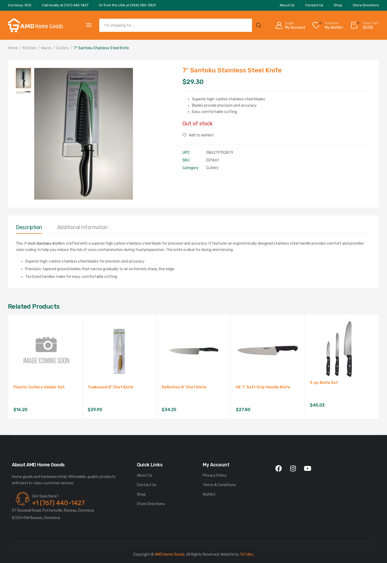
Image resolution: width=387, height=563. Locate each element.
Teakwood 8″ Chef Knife (110, 387)
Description (29, 227)
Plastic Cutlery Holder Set (39, 387)
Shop (141, 494)
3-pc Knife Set (324, 382)
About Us (144, 475)
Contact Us (146, 485)
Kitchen (29, 48)
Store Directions (151, 504)
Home (13, 48)
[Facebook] (278, 468)
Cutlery (62, 48)
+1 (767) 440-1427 (58, 503)
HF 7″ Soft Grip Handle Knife (263, 387)
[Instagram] (293, 468)
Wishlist (209, 494)
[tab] (29, 228)
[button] (43, 74)
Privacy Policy (215, 475)
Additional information (82, 227)
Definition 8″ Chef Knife (184, 387)
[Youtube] (307, 468)
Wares (46, 48)
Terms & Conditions (219, 485)
